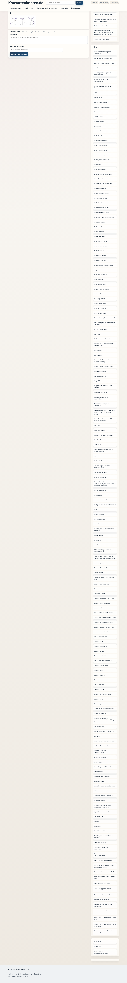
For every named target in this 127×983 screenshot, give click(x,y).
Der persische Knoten (100, 270)
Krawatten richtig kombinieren (47, 8)
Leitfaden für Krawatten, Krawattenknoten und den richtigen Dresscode (104, 720)
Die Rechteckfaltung (100, 376)
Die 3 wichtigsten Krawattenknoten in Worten (104, 323)
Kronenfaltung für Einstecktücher (104, 708)
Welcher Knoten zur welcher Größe (104, 872)
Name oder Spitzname (17, 46)
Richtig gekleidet (99, 781)
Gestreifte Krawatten (100, 490)
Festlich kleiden (98, 461)
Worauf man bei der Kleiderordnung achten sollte (105, 925)
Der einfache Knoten (100, 179)
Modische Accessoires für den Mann (105, 746)
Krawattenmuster (99, 680)
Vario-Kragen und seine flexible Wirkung (103, 836)
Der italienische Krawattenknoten (104, 217)
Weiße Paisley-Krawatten (101, 39)
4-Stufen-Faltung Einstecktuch (103, 58)
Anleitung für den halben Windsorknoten (101, 80)
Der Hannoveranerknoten (101, 212)
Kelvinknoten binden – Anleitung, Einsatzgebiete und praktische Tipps (104, 557)
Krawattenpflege (99, 689)
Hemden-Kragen (99, 514)
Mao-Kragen (97, 736)
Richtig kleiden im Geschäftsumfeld (104, 786)
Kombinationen (98, 572)
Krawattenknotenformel (101, 665)
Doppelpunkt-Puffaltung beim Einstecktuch (103, 386)
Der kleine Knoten (99, 231)
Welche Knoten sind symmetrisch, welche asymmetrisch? (104, 866)
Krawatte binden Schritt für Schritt (104, 598)
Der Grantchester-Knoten (101, 198)
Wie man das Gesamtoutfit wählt (103, 895)
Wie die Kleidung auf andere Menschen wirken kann (102, 889)
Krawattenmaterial (99, 675)
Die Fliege (97, 334)
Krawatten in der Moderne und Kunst (105, 617)
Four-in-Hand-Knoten (100, 472)
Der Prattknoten (98, 279)
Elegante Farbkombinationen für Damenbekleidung (103, 450)
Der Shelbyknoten (99, 294)
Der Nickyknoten (99, 251)
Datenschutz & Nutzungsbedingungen (101, 952)
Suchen (79, 3)
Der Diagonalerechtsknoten (102, 160)
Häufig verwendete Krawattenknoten (105, 505)
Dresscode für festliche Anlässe (103, 435)
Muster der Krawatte (100, 757)
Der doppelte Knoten (100, 169)
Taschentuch (97, 826)
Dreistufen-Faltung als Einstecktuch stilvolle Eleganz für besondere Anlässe (104, 412)
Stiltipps (96, 821)
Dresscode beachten (100, 430)
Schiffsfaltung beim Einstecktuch (103, 795)
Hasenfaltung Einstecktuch (102, 500)
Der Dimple (97, 164)
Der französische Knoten (101, 193)
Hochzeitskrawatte (99, 524)
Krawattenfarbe (98, 641)
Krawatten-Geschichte (100, 637)
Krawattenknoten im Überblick (103, 661)
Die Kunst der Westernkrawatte (103, 366)
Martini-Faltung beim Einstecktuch (104, 741)
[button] (23, 21)
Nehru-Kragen (98, 762)
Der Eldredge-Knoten (100, 188)
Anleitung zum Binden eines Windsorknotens (102, 87)
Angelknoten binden (100, 68)
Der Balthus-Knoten (100, 136)
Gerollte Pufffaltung (100, 477)
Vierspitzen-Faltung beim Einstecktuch (101, 848)
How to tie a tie (98, 535)
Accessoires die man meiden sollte (104, 63)
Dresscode (64, 8)
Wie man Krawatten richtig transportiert (102, 912)
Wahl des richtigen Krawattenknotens (99, 854)
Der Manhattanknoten (100, 246)
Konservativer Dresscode (101, 584)
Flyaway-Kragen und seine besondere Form (102, 466)
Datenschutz (97, 126)
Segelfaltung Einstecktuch (101, 812)
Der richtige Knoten (99, 284)
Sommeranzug (98, 816)
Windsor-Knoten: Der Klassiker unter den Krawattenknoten (105, 20)
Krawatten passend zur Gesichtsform (105, 627)
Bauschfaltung (98, 97)
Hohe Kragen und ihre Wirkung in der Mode (104, 529)
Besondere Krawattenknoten (102, 107)
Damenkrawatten (99, 121)
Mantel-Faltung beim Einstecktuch (104, 731)
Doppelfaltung (98, 381)
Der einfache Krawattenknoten (103, 184)
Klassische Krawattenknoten (102, 568)
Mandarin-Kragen (99, 726)
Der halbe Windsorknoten (101, 207)
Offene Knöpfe (98, 771)
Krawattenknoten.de (25, 2)
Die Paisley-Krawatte (100, 371)
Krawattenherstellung (100, 646)
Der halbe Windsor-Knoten (102, 203)
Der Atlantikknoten (99, 131)
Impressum (97, 540)
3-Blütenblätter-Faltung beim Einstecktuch (102, 52)
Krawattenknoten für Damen (102, 656)
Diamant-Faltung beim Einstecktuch (104, 318)
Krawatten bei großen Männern (103, 613)
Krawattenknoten (15, 8)
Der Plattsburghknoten (101, 275)
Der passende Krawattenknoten (103, 265)
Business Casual (99, 112)
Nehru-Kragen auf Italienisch (102, 767)
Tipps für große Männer (101, 831)
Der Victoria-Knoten (100, 303)
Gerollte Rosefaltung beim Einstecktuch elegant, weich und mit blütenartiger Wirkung (104, 483)
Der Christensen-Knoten (101, 145)
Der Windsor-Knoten (100, 308)
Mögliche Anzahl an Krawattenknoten (100, 751)
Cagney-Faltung (98, 116)
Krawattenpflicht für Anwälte (102, 694)
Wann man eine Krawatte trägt (103, 860)
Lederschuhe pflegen (100, 713)
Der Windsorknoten (100, 313)
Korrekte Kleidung (99, 593)
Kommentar (13, 34)
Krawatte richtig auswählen (102, 603)
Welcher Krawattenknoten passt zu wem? (104, 877)
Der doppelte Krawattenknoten (103, 174)
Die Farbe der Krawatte (101, 329)
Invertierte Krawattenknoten (102, 545)
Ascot (95, 92)
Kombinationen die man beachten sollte (104, 578)
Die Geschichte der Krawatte (102, 339)
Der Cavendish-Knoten (100, 140)
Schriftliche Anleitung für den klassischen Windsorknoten (102, 806)
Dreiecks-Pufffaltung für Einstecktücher (101, 398)
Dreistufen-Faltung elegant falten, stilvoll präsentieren (104, 420)
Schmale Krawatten (99, 800)
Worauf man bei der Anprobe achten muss (105, 918)
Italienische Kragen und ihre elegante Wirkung (102, 550)
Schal (95, 791)
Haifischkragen (98, 495)
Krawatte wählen (99, 608)
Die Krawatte (29, 8)
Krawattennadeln (99, 684)
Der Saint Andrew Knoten (101, 289)
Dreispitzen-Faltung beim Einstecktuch (101, 404)
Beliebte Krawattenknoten (101, 102)
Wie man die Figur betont (101, 899)
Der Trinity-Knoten (99, 299)
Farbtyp (96, 456)
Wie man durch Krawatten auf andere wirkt (103, 905)
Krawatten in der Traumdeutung (103, 622)
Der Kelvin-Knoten (99, 222)
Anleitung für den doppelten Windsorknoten (102, 73)
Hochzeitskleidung (99, 519)
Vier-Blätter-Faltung (100, 842)
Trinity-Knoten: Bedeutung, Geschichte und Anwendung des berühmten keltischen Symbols (103, 32)
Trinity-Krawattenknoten (101, 26)
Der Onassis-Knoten (100, 255)
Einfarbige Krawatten (100, 440)
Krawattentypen (98, 704)
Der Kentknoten (98, 227)
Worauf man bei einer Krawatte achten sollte (103, 931)
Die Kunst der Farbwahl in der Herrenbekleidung (103, 361)
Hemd (95, 509)
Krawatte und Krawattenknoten (103, 14)
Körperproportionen (100, 589)
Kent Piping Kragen (99, 563)
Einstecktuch (75, 8)
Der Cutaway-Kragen (100, 155)
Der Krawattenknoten (100, 241)
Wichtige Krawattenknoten (102, 883)
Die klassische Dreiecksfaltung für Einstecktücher (104, 344)
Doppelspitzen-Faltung (100, 392)
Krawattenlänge (98, 670)
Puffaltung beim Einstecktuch (102, 776)
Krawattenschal (98, 699)
